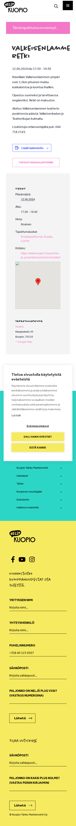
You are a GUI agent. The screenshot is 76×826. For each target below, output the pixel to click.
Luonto (25, 241)
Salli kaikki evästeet (38, 436)
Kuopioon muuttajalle (29, 491)
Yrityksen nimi (21, 600)
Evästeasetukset (38, 425)
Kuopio (48, 236)
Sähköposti (18, 668)
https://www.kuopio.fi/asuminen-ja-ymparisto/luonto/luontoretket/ (41, 255)
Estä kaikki (37, 447)
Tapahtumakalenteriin (36, 162)
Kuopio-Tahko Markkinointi (32, 467)
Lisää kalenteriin (32, 148)
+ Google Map (23, 341)
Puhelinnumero (22, 645)
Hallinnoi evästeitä (28, 507)
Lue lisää (16, 414)
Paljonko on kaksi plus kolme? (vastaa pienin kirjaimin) (34, 780)
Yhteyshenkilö (21, 623)
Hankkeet (22, 475)
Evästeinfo (23, 499)
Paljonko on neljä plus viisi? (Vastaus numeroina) (33, 693)
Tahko (20, 483)
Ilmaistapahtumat (31, 236)
